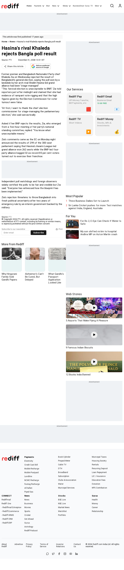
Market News (64, 507)
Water (60, 484)
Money (65, 6)
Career (95, 507)
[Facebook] (59, 554)
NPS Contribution (99, 488)
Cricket (27, 515)
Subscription (63, 476)
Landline (28, 476)
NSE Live (62, 503)
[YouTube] (70, 554)
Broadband (63, 472)
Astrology (28, 527)
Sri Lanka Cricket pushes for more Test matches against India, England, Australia (95, 207)
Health (95, 500)
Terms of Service (44, 545)
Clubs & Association (67, 480)
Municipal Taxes (99, 457)
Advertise (19, 544)
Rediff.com (97, 544)
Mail (48, 6)
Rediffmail (6, 500)
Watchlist (62, 511)
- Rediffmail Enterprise (11, 507)
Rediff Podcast (30, 530)
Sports (27, 511)
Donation (96, 484)
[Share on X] (53, 554)
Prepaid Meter (64, 461)
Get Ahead (29, 519)
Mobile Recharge (31, 469)
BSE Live (62, 500)
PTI (10, 60)
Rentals (95, 465)
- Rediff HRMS (8, 515)
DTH (60, 468)
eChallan (28, 488)
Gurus (87, 6)
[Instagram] (65, 554)
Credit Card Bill (31, 465)
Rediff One (6, 503)
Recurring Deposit (100, 468)
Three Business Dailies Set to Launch (88, 200)
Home (29, 6)
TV (91, 6)
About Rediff (4, 545)
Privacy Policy (29, 545)
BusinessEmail (78, 6)
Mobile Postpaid (31, 472)
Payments (37, 6)
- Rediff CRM (7, 519)
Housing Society (99, 461)
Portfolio (62, 515)
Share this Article (15, 66)
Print (61, 229)
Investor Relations (60, 545)
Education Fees (98, 480)
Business (28, 503)
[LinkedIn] (76, 554)
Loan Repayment (99, 472)
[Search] (111, 6)
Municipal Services (66, 488)
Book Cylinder (64, 457)
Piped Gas (28, 492)
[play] (94, 308)
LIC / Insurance (98, 476)
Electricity (28, 461)
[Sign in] (120, 6)
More (97, 6)
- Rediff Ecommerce (10, 511)
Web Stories (74, 294)
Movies (27, 507)
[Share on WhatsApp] (47, 554)
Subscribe (38, 232)
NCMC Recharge (31, 480)
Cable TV (62, 465)
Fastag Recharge (32, 484)
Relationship (97, 511)
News (54, 6)
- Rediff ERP (7, 523)
